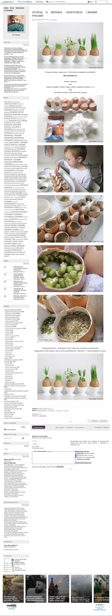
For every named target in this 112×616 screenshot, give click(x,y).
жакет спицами (20, 142)
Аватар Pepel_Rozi (15, 23)
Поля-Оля (14, 489)
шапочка (15, 252)
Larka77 (18, 509)
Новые (106, 427)
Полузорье (7, 489)
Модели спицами (10, 313)
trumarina (25, 517)
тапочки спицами (15, 237)
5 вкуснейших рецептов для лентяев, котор (19, 275)
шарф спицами (19, 254)
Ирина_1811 (22, 522)
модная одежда (15, 185)
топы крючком (19, 239)
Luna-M (18, 470)
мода (17, 183)
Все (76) (26, 45)
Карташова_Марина (10, 523)
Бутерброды (9, 356)
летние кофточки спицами (18, 176)
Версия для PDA (99, 606)
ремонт (6, 219)
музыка (24, 189)
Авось (50, 1)
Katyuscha (21, 508)
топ (22, 237)
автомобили (16, 101)
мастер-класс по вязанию (15, 181)
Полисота (23, 487)
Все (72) (26, 263)
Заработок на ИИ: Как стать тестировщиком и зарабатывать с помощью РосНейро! (15, 67)
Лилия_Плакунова (10, 525)
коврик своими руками (21, 164)
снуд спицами (23, 231)
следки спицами (9, 231)
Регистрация (23, 1)
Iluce (5, 469)
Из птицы (8, 337)
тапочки (6, 237)
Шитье (7, 363)
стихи (6, 233)
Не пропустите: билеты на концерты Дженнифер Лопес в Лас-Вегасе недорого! (16, 86)
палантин (7, 197)
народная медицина (11, 191)
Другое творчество (11, 367)
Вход (30, 1)
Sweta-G (13, 473)
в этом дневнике (11, 429)
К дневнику (69, 427)
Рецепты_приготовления (12, 492)
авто (11, 101)
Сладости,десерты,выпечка (13, 328)
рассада (25, 216)
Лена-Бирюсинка (9, 484)
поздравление (10, 203)
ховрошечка (14, 496)
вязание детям (17, 112)
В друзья (17, 35)
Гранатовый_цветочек (11, 522)
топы (13, 239)
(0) (26, 49)
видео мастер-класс (18, 107)
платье (22, 197)
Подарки (7, 374)
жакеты (7, 145)
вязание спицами (12, 124)
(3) (24, 286)
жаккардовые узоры (9, 146)
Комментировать (38, 427)
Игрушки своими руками (12, 373)
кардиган (23, 157)
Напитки (7, 350)
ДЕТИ (6, 410)
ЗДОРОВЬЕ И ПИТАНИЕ (11, 360)
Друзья (12, 8)
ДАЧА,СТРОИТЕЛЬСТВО (11, 403)
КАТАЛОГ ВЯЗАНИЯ (10, 310)
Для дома (8, 365)
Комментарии (20, 8)
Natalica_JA (7, 472)
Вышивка (8, 371)
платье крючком (10, 199)
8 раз (40, 414)
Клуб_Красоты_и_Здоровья (12, 481)
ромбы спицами (22, 219)
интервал (21, 534)
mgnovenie (24, 470)
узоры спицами (18, 246)
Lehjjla (23, 509)
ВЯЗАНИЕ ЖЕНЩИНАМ (12, 311)
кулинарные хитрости (17, 172)
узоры (14, 243)
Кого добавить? (20, 464)
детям (66, 410)
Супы (7, 352)
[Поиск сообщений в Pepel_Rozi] (23, 427)
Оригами (7, 376)
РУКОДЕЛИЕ (8, 361)
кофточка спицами (20, 166)
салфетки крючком (21, 223)
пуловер (15, 211)
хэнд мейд (51, 410)
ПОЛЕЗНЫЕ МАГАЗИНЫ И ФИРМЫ (15, 398)
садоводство (7, 223)
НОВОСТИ (7, 394)
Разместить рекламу (100, 609)
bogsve (21, 466)
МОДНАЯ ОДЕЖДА (10, 401)
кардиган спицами (12, 159)
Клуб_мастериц (9, 483)
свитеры (7, 227)
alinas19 (6, 466)
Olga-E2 (14, 472)
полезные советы (12, 207)
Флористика (9, 382)
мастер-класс (22, 179)
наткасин (7, 535)
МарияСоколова (9, 528)
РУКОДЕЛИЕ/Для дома (45, 409)
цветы (12, 248)
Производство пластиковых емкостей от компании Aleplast (14, 48)
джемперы (9, 137)
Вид (91, 2)
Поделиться (103, 421)
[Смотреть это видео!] (9, 269)
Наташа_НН (18, 528)
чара (5, 537)
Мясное (7, 339)
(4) (24, 272)
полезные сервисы (21, 205)
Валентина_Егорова (10, 520)
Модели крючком (10, 317)
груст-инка (7, 534)
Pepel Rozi (5, 10)
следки (21, 229)
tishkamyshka (18, 517)
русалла (22, 492)
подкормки (15, 201)
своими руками (11, 229)
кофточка (8, 166)
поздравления (20, 203)
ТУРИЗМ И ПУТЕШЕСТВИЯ (12, 405)
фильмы (7, 248)
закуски (13, 149)
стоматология (12, 233)
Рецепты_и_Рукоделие (11, 490)
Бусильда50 (18, 476)
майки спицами (13, 179)
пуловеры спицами (13, 216)
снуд (16, 231)
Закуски (7, 332)
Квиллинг (8, 378)
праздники (19, 209)
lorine (17, 469)
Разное (7, 330)
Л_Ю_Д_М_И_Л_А (20, 483)
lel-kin (13, 469)
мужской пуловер (17, 189)
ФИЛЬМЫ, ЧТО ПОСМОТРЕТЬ (13, 396)
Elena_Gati (7, 508)
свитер (7, 225)
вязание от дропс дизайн (12, 122)
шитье (6, 256)
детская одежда (9, 131)
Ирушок (6, 480)
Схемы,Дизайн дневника (11, 418)
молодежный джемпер (18, 187)
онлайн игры (11, 195)
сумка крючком (21, 233)
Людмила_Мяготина (21, 484)
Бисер (7, 380)
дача (23, 129)
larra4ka (6, 515)
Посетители (18, 568)
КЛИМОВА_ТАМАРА (15, 480)
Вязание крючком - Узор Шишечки (20, 296)
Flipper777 (24, 467)
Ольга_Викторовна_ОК (11, 529)
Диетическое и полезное (13, 341)
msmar (6, 517)
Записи (6, 8)
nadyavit (11, 517)
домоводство (18, 140)
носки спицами (16, 193)
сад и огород (18, 221)
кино (13, 164)
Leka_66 (6, 511)
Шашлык (7, 354)
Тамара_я (7, 496)
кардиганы (8, 162)
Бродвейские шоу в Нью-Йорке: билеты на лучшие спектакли (14, 76)
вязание (8, 109)
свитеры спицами (18, 227)
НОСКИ (7, 102)
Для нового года (10, 369)
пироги (12, 197)
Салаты (7, 334)
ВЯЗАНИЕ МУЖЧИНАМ (12, 323)
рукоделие (9, 221)
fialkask (18, 467)
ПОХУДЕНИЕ (8, 412)
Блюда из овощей (10, 336)
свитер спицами (17, 225)
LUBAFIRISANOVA (9, 470)
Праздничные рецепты (12, 347)
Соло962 (21, 532)
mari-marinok (21, 515)
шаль (17, 248)
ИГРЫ (6, 389)
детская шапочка (19, 131)
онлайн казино (22, 195)
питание (16, 197)
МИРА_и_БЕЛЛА (19, 486)
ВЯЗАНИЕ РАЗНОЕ (11, 315)
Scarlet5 (19, 472)
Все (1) (26, 446)
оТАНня (6, 487)
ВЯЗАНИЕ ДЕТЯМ (10, 319)
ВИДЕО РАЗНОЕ (9, 407)
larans (9, 469)
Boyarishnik (17, 459)
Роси (20, 529)
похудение (12, 209)
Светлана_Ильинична (11, 493)
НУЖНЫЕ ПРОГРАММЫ (12, 409)
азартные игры (10, 104)
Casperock (7, 467)
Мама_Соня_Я (8, 486)
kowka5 (18, 514)
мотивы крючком (8, 189)
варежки (12, 106)
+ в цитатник (53, 19)
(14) (25, 293)
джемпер (8, 133)
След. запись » (79, 427)
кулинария (9, 170)
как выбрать (14, 157)
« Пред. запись (59, 427)
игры (13, 155)
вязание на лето (10, 118)
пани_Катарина (14, 487)
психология (7, 212)
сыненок (20, 495)
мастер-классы (9, 183)
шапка (13, 250)
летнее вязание (9, 174)
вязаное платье (17, 129)
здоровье (21, 149)
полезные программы (10, 205)
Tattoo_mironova (9, 512)
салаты (13, 223)
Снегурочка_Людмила (11, 495)
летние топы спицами (11, 177)
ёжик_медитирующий (11, 518)
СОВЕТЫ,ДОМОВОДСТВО (12, 384)
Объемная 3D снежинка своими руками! (20, 290)
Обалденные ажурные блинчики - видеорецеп (21, 282)
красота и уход (21, 168)
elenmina (12, 514)
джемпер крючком (18, 133)
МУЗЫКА (7, 416)
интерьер (19, 155)
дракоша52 (7, 461)
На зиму (7, 345)
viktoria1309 (7, 475)
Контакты (99, 608)
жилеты (17, 147)
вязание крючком (12, 114)
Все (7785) (25, 505)
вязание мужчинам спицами (20, 116)
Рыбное (7, 343)
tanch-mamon (21, 473)
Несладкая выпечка (11, 348)
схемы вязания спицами (16, 235)
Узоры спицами (10, 321)
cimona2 (13, 467)
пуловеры (18, 214)
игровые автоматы (12, 151)
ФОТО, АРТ (7, 414)
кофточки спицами (10, 168)
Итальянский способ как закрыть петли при (21, 268)
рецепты (14, 219)
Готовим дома (8, 326)
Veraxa (22, 512)
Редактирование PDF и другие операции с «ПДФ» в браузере (14, 57)
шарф (13, 254)
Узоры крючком (10, 324)
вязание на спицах (18, 120)
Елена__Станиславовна (11, 478)
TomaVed (17, 512)
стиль (6, 449)
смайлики (50, 451)
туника (14, 241)
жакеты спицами (17, 144)
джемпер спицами (13, 135)
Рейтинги (40, 1)
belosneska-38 (14, 466)
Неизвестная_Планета (11, 549)
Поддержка (88, 2)
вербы (26, 532)
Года (24, 476)
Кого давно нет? (9, 464)
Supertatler (7, 473)
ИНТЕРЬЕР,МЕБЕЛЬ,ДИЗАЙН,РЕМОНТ (16, 391)
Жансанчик (23, 478)
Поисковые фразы (20, 570)
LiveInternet (8, 2)
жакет (11, 142)
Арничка (14, 475)
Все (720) (26, 456)
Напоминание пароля (38, 448)
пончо (22, 207)
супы (5, 235)
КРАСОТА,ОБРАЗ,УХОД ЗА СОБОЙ (15, 385)
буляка (12, 476)
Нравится (95, 421)
